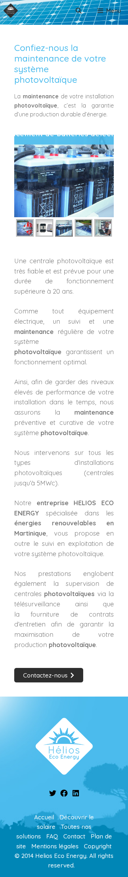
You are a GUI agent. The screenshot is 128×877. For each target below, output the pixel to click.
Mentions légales (55, 846)
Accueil (44, 817)
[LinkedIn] (75, 795)
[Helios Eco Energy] (11, 10)
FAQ (52, 836)
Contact (74, 836)
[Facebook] (64, 795)
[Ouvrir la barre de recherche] (79, 11)
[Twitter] (52, 795)
